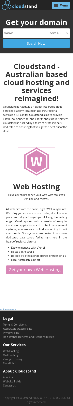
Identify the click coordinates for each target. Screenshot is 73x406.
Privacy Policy (11, 332)
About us (8, 377)
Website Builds (12, 381)
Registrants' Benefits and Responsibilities (28, 337)
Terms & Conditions (15, 324)
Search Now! (36, 43)
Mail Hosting (10, 355)
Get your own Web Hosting (35, 269)
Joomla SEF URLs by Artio (8, 309)
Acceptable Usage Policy (17, 328)
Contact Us (9, 385)
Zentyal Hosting (12, 359)
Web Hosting (11, 351)
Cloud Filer (9, 363)
